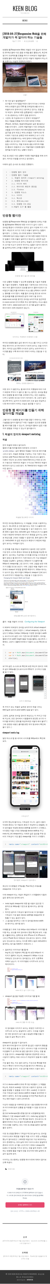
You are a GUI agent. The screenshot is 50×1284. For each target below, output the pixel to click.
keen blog (25, 8)
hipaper (30, 1279)
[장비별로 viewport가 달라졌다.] (25, 864)
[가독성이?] (25, 778)
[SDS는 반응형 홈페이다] (25, 368)
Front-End (11, 1169)
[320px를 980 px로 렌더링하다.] (25, 594)
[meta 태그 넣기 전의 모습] (25, 977)
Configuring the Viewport (35, 621)
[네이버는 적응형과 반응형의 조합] (25, 322)
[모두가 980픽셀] (25, 686)
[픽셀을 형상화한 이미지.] (25, 492)
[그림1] (25, 78)
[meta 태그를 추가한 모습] (25, 1008)
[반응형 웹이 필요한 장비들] (25, 261)
